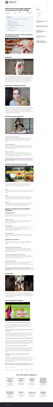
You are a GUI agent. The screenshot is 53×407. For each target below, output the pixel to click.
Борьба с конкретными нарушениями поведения (15, 25)
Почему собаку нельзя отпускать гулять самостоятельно (41, 36)
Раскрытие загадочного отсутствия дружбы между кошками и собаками (42, 26)
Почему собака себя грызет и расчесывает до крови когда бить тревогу (10, 380)
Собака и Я (12, 2)
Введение (9, 20)
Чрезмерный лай (11, 26)
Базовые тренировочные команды (13, 24)
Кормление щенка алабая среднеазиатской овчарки (21, 380)
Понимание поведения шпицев (12, 21)
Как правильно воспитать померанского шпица (32, 380)
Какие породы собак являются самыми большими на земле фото (10, 393)
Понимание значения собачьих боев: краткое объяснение (42, 21)
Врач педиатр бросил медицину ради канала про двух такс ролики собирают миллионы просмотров (43, 380)
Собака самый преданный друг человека (43, 393)
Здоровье (38, 15)
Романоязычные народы (21, 392)
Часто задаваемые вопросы (11, 30)
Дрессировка (39, 13)
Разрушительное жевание (13, 27)
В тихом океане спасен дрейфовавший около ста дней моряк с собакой (41, 31)
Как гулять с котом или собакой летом (32, 392)
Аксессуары (39, 11)
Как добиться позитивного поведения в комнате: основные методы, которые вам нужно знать (41, 42)
